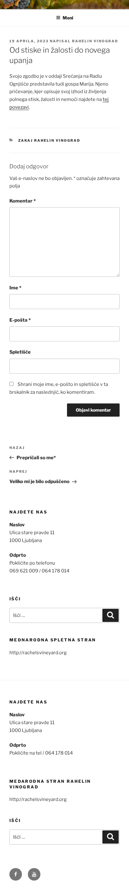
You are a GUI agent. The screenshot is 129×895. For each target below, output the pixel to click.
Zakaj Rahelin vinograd (49, 140)
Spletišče (20, 352)
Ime (15, 288)
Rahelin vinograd (95, 41)
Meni (68, 17)
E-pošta (20, 320)
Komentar (22, 201)
